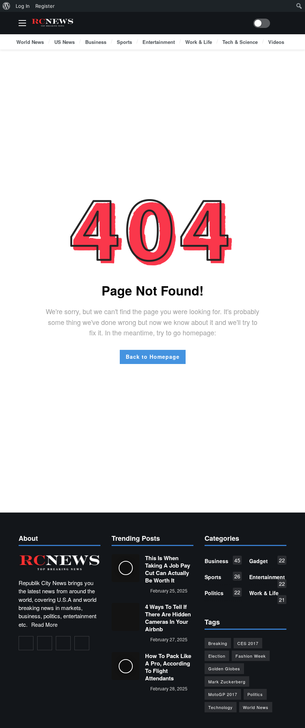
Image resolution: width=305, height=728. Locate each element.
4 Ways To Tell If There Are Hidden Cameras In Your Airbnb (168, 618)
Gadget (267, 560)
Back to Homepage (153, 356)
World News (256, 707)
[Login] (280, 23)
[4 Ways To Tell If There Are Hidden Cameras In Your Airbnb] (125, 617)
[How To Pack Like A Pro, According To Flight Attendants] (125, 666)
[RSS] (81, 643)
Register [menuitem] (45, 6)
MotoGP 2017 (222, 694)
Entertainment (267, 578)
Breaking (217, 643)
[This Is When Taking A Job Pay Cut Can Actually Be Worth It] (125, 568)
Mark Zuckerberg (226, 681)
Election (216, 656)
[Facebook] (26, 643)
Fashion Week (250, 656)
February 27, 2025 (168, 639)
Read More (44, 624)
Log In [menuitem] (23, 6)
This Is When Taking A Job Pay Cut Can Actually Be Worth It (167, 569)
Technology (220, 707)
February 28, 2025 (168, 688)
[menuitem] (6, 6)
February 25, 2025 (168, 590)
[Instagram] (63, 643)
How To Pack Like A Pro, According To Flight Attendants (168, 667)
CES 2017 (248, 643)
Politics (222, 592)
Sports (222, 576)
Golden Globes (224, 668)
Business (222, 560)
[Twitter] (44, 643)
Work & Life (267, 594)
